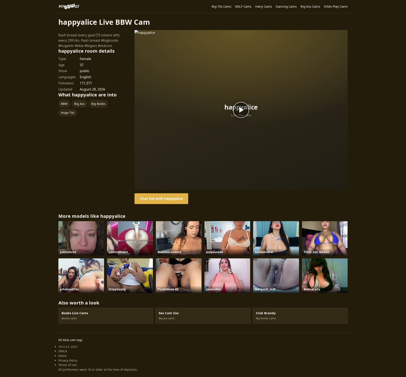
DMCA (62, 351)
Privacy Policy (67, 360)
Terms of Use (67, 365)
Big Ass (79, 104)
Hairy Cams (263, 6)
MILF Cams (243, 6)
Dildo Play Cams (336, 6)
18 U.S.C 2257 (67, 347)
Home (62, 356)
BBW (64, 104)
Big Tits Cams (221, 6)
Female (85, 58)
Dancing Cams (286, 6)
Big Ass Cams (310, 6)
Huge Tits (67, 113)
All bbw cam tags (70, 340)
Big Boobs (98, 104)
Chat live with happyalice (161, 198)
